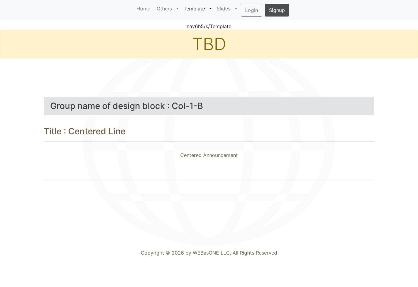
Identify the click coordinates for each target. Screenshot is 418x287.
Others (166, 9)
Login (251, 10)
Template (196, 9)
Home (143, 9)
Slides (225, 9)
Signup (276, 10)
